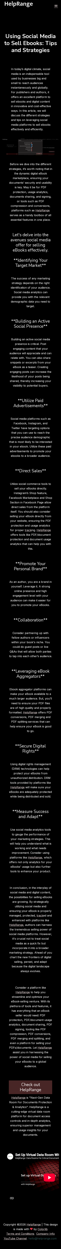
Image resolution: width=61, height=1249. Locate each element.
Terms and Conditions (20, 1233)
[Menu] (56, 6)
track (28, 530)
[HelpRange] (19, 6)
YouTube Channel (15, 1238)
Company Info (45, 1233)
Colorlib (43, 1229)
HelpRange (42, 210)
